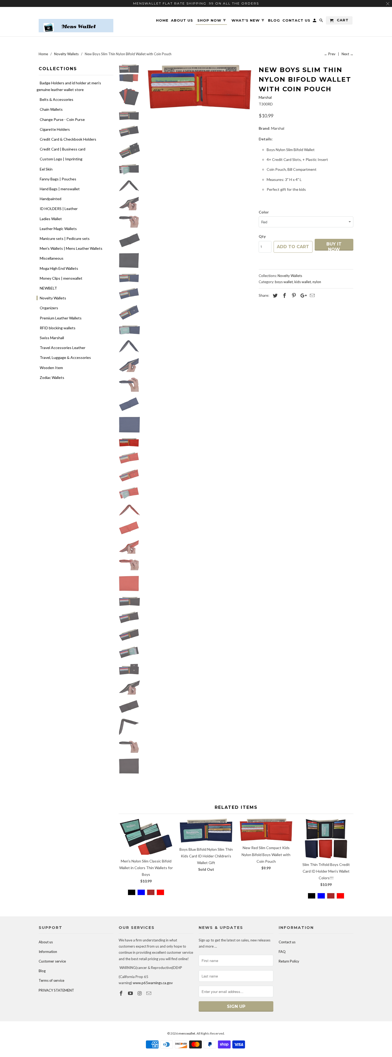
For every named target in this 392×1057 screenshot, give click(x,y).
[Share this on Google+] (302, 295)
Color (264, 212)
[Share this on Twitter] (274, 295)
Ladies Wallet (51, 218)
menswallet (186, 1033)
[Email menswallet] (149, 993)
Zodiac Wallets (52, 377)
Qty (262, 236)
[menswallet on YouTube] (131, 993)
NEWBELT (48, 288)
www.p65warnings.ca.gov (153, 983)
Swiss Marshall (52, 337)
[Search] (321, 21)
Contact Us (296, 20)
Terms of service (51, 980)
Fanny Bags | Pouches (58, 179)
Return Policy (289, 961)
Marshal (265, 97)
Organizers (49, 308)
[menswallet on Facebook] (122, 993)
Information (48, 951)
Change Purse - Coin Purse (62, 119)
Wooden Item (51, 367)
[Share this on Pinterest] (293, 295)
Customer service (52, 961)
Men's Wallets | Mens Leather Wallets (71, 248)
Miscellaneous (51, 258)
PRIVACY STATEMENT (56, 990)
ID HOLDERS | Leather (59, 208)
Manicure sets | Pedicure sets (65, 238)
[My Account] (315, 21)
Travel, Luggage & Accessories (65, 357)
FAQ (282, 951)
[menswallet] (76, 21)
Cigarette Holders (55, 129)
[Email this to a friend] (311, 295)
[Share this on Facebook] (283, 295)
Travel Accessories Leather (62, 347)
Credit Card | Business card (62, 149)
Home (162, 20)
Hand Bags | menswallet (60, 189)
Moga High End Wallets (59, 268)
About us (46, 942)
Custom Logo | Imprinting (61, 159)
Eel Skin (46, 169)
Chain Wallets (51, 109)
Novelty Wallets (53, 298)
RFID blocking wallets (57, 328)
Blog (42, 971)
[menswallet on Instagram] (140, 993)
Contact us (287, 942)
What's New (247, 20)
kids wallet (302, 282)
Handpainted (50, 198)
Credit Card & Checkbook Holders (68, 139)
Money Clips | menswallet (61, 278)
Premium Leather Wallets (61, 318)
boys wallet (284, 282)
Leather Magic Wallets (58, 228)
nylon (317, 282)
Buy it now (334, 246)
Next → (347, 54)
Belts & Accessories (56, 99)
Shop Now (211, 20)
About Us (182, 20)
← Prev (329, 54)
